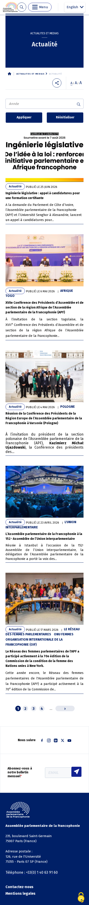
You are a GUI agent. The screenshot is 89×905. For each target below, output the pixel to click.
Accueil (9, 74)
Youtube (69, 740)
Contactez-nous (19, 887)
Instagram (49, 740)
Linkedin (56, 740)
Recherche (21, 7)
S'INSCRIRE (76, 772)
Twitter (62, 740)
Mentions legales (20, 893)
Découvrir (44, 176)
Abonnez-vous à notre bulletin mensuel (20, 772)
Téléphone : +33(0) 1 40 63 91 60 (31, 872)
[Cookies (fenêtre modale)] (81, 897)
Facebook (42, 740)
